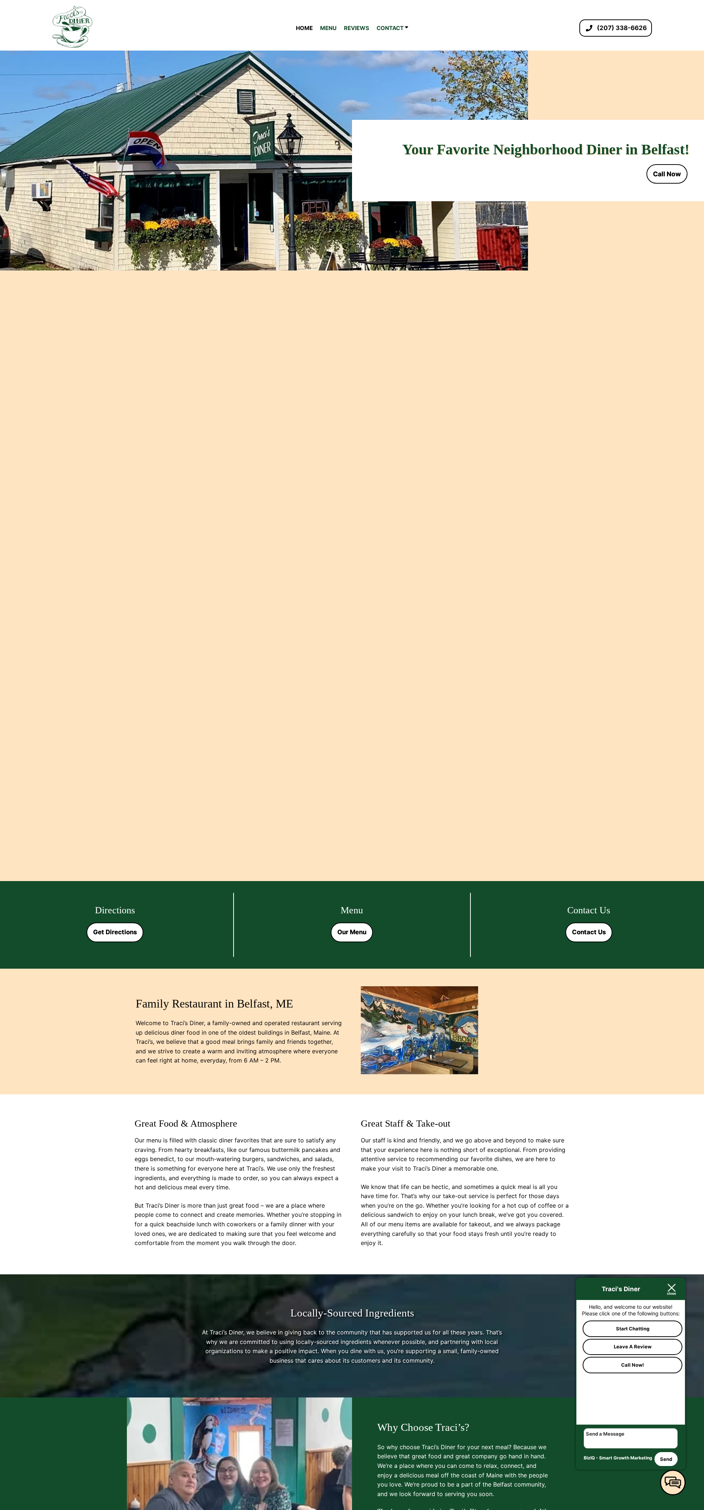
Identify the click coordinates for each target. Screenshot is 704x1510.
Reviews (356, 28)
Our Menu (351, 932)
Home (304, 28)
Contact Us (589, 932)
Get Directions (115, 932)
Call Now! (632, 1365)
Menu (328, 28)
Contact (391, 28)
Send (666, 1459)
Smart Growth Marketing (625, 1458)
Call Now (667, 174)
